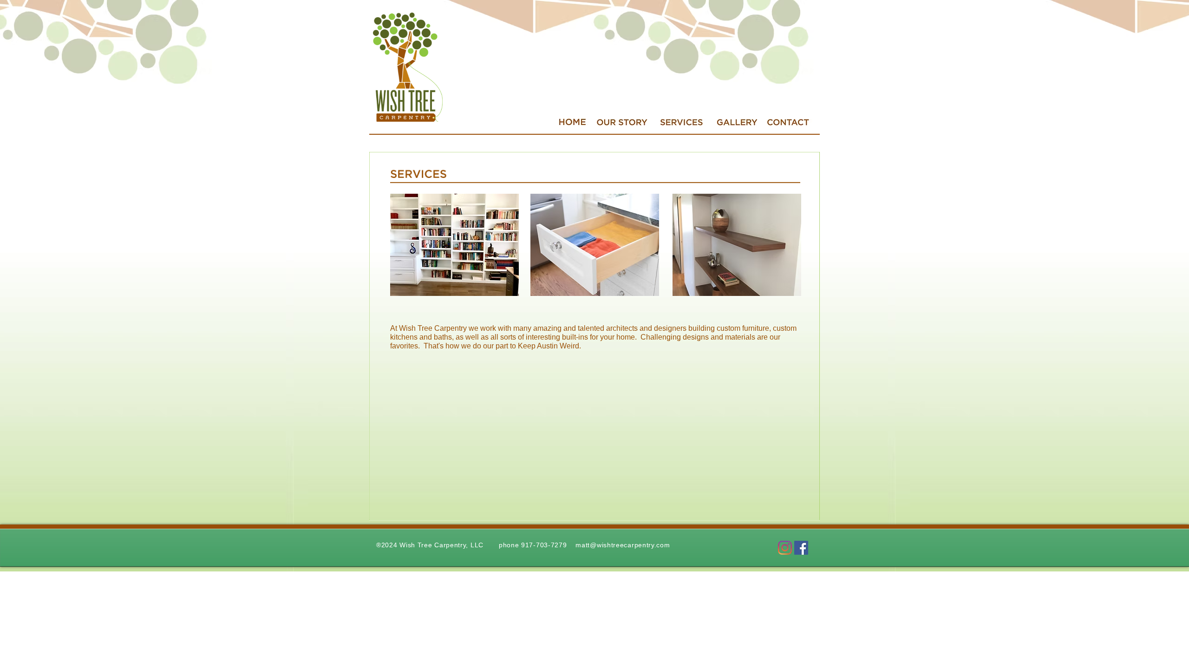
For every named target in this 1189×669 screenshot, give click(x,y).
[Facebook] (801, 548)
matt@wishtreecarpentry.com (622, 545)
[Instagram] (785, 548)
